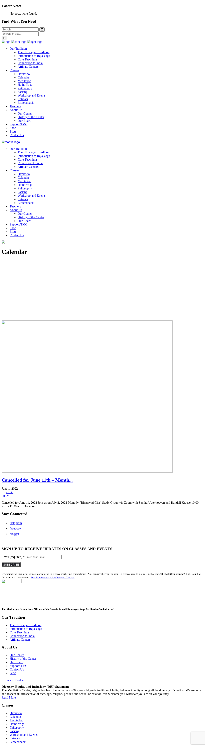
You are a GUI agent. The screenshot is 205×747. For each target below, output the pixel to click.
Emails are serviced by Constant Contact (52, 577)
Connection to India (22, 636)
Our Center (17, 655)
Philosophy (17, 727)
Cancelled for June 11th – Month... (37, 480)
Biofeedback (18, 742)
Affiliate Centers (20, 639)
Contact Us (17, 669)
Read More (9, 697)
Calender (15, 716)
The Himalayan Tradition (25, 625)
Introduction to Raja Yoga (26, 628)
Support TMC (18, 665)
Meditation (16, 720)
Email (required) (13, 557)
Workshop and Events (23, 734)
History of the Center (23, 658)
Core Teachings (19, 632)
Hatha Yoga (17, 724)
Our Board (16, 662)
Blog (13, 673)
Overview (16, 713)
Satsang (14, 731)
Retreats (15, 738)
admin (9, 492)
